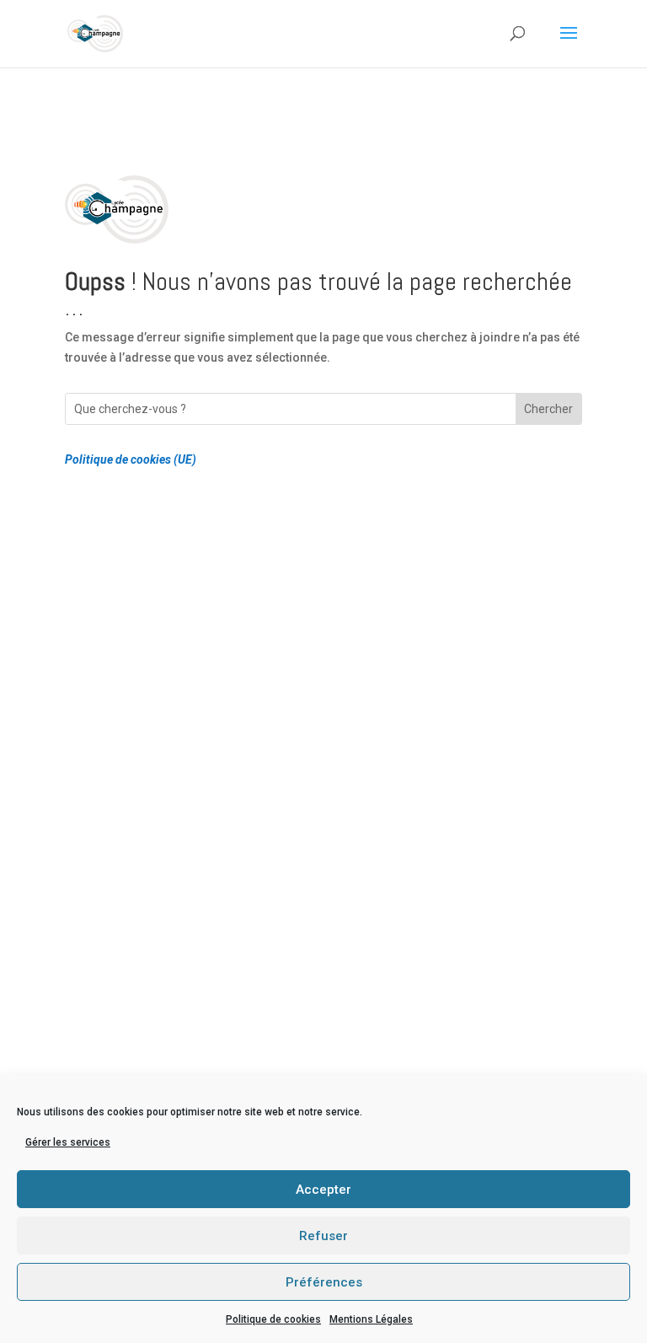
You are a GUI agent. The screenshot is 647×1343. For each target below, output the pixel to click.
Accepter (323, 1189)
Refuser (323, 1236)
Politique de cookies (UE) (130, 459)
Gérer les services (67, 1142)
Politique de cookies (273, 1319)
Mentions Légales (371, 1319)
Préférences (324, 1282)
